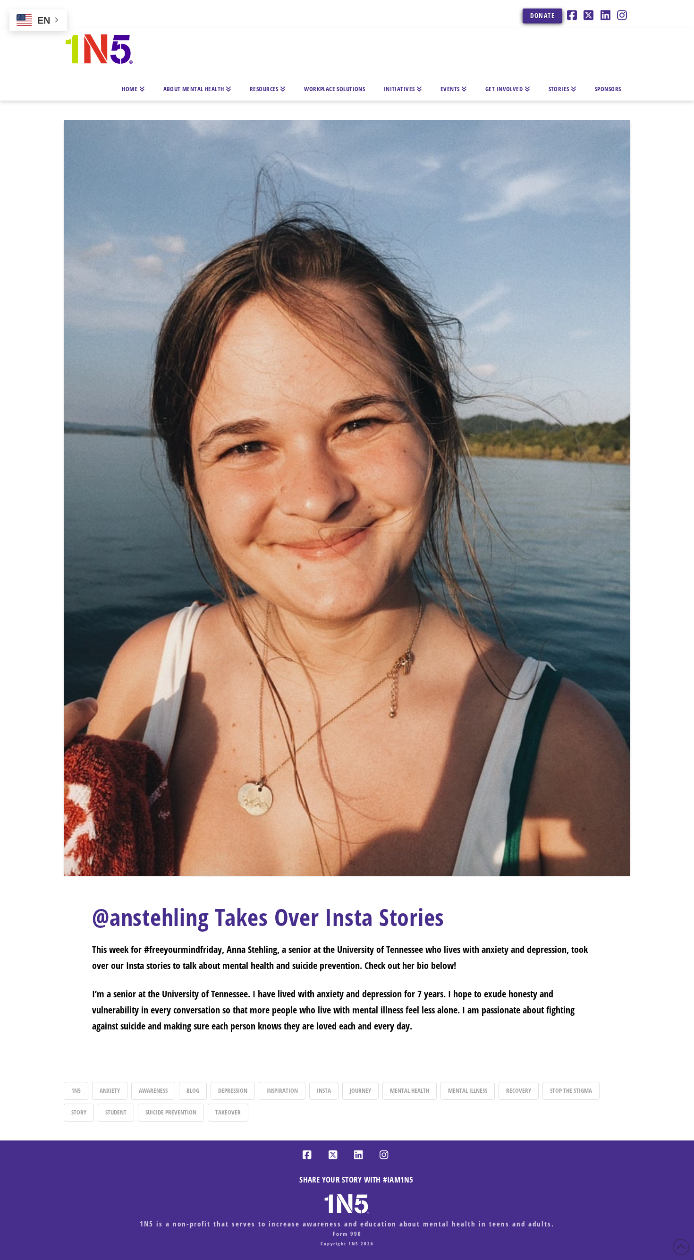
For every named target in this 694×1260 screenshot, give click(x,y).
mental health (409, 1090)
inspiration (282, 1090)
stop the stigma (571, 1090)
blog (192, 1090)
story (78, 1112)
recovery (518, 1090)
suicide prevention (170, 1112)
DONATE (542, 15)
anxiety (110, 1090)
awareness (153, 1090)
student (116, 1112)
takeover (228, 1112)
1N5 (76, 1090)
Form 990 (347, 1234)
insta (324, 1090)
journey (360, 1090)
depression (232, 1090)
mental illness (467, 1090)
